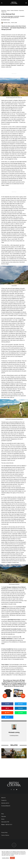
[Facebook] (11, 789)
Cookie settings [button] (5, 858)
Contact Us (3, 800)
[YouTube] (16, 789)
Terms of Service (5, 835)
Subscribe (3, 816)
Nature (8, 10)
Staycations (21, 10)
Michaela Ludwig (6, 22)
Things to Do (3, 11)
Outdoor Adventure (14, 10)
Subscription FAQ (5, 821)
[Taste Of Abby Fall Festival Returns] (7, 753)
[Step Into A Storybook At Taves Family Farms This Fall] (20, 753)
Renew (2, 819)
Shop (2, 813)
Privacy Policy (4, 832)
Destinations (3, 10)
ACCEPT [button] (12, 857)
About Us (3, 797)
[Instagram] (14, 789)
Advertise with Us (5, 803)
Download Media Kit (5, 805)
